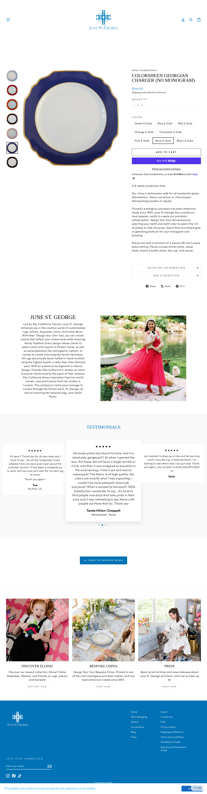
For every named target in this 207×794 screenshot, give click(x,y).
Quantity (140, 99)
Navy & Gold (163, 140)
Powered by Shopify (103, 782)
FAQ (163, 721)
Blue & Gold (165, 123)
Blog (133, 732)
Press (133, 737)
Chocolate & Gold (170, 132)
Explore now (37, 686)
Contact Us (167, 716)
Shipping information (166, 267)
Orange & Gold (144, 132)
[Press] (169, 630)
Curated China (148, 70)
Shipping (136, 92)
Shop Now (103, 686)
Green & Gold (143, 123)
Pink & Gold (142, 140)
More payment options (166, 169)
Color (137, 117)
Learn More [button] (103, 788)
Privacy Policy (168, 727)
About (164, 711)
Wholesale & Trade (170, 742)
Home (135, 70)
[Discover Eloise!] (37, 630)
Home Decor (138, 727)
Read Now (169, 686)
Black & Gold (185, 140)
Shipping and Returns (172, 732)
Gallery (135, 721)
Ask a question (166, 275)
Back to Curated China (105, 560)
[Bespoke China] (103, 630)
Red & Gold (185, 123)
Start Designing (139, 716)
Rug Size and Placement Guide (173, 749)
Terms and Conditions (172, 737)
